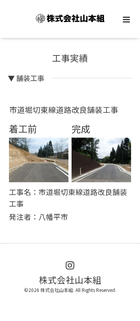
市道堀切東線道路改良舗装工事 (63, 109)
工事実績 (70, 58)
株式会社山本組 (70, 279)
